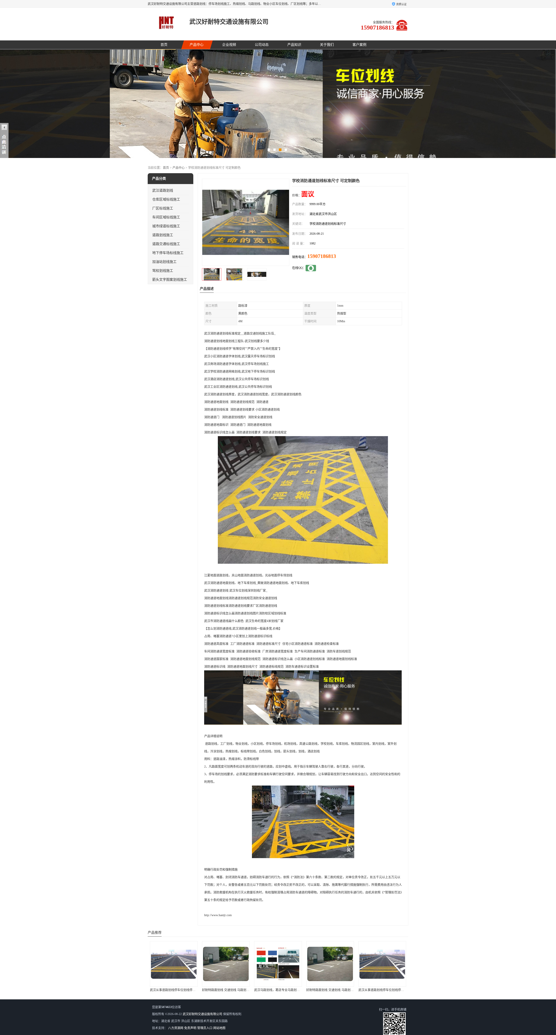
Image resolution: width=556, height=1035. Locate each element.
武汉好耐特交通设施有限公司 (202, 1014)
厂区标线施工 (162, 208)
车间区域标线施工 (166, 217)
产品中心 (197, 45)
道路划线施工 (162, 235)
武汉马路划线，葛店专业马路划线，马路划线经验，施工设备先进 (245, 990)
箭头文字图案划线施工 (169, 279)
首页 (164, 45)
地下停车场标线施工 (168, 253)
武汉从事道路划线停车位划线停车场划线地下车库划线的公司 (347, 990)
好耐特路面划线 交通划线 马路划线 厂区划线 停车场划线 (187, 990)
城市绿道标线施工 (166, 226)
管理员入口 (204, 1028)
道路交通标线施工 (166, 244)
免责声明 (190, 1028)
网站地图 (219, 1028)
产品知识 (294, 45)
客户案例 (359, 45)
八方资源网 (175, 1028)
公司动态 (262, 45)
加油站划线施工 (164, 262)
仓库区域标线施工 (166, 199)
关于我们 (327, 45)
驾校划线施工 (162, 270)
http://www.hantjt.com (218, 915)
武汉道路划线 (162, 190)
